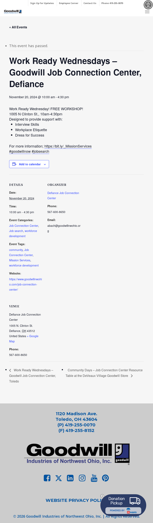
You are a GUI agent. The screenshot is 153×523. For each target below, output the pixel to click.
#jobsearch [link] (40, 151)
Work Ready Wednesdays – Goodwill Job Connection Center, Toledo (32, 375)
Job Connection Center (23, 226)
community (16, 250)
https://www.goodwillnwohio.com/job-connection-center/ (25, 284)
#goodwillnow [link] (20, 151)
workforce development (24, 265)
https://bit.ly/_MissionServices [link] (68, 146)
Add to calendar (30, 164)
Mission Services (19, 260)
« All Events (18, 27)
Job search (16, 231)
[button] (147, 12)
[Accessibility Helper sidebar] (148, 5)
